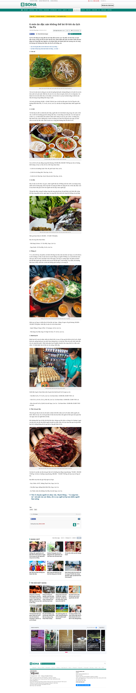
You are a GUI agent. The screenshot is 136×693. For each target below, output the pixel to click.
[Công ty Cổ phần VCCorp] (49, 672)
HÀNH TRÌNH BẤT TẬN (44, 0)
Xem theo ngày (56, 538)
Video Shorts (35, 627)
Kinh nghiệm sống (61, 16)
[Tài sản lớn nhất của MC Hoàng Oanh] (73, 547)
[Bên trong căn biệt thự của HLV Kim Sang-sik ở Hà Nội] (55, 566)
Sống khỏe (80, 667)
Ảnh (99, 667)
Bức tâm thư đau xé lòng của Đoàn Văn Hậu (37, 573)
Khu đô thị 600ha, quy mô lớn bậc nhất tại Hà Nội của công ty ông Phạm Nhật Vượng (48, 616)
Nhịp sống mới (64, 667)
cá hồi (31, 509)
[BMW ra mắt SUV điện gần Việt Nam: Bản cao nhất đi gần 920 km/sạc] (93, 640)
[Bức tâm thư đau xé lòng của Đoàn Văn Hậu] (37, 566)
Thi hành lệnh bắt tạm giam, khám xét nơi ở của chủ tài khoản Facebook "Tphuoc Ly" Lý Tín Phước (35, 617)
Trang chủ (34, 667)
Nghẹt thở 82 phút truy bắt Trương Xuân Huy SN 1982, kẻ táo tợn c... (65, 645)
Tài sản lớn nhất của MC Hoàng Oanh (73, 553)
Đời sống (91, 667)
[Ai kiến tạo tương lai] (107, 5)
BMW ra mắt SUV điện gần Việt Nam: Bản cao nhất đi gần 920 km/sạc (93, 645)
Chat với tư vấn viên (83, 685)
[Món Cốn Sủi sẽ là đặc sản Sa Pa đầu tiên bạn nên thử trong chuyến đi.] (55, 70)
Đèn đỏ (32, 16)
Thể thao (58, 667)
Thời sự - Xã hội (41, 667)
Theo (55, 514)
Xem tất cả (101, 627)
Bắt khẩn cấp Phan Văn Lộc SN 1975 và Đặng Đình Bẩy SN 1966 (51, 645)
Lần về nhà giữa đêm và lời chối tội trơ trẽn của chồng (44, 46)
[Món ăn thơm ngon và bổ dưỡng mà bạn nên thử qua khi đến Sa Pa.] (55, 213)
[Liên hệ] (79, 519)
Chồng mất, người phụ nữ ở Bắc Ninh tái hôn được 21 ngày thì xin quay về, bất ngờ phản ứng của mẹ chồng (37, 555)
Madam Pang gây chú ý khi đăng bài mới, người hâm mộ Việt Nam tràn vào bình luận (54, 554)
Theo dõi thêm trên (91, 627)
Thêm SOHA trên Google (43, 34)
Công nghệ (86, 667)
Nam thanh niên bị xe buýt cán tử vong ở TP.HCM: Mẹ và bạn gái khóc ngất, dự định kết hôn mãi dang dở (73, 575)
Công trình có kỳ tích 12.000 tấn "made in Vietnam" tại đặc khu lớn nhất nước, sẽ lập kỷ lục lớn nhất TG (61, 598)
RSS (103, 667)
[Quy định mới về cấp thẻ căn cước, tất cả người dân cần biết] (75, 589)
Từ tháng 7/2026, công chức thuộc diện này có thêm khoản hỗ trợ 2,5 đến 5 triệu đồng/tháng (75, 616)
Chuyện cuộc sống (51, 16)
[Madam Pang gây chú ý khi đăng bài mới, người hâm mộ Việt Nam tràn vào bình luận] (55, 547)
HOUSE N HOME (34, 0)
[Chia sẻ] (32, 34)
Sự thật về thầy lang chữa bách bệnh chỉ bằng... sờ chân (44, 48)
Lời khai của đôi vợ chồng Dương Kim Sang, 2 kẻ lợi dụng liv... (37, 645)
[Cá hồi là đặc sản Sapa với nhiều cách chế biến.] (55, 140)
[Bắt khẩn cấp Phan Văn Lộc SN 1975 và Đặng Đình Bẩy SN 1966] (51, 640)
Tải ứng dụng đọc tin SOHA (48, 663)
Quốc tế (53, 667)
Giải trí (70, 667)
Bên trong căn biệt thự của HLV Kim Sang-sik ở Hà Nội (54, 573)
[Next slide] (103, 641)
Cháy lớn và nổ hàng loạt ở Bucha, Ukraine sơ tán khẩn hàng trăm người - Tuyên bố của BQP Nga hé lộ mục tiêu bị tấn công (35, 598)
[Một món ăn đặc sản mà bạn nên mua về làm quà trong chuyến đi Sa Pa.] (55, 447)
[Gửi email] (69, 34)
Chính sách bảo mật (80, 681)
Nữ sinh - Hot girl (40, 16)
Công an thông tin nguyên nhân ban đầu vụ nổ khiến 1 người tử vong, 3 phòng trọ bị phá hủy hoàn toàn (48, 598)
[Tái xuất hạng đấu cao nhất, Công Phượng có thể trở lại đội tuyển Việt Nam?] (62, 608)
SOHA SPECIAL (54, 0)
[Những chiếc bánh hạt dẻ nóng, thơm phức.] (55, 367)
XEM (79, 538)
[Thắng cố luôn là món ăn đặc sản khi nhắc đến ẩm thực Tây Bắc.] (55, 291)
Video (96, 667)
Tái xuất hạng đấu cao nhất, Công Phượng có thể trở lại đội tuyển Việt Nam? (61, 616)
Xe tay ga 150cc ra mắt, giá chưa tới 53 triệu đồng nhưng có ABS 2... (79, 645)
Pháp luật (74, 667)
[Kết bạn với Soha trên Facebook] (74, 524)
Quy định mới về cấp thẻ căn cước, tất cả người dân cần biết (74, 596)
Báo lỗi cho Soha (77, 34)
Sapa (34, 116)
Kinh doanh (48, 667)
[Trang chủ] (29, 5)
